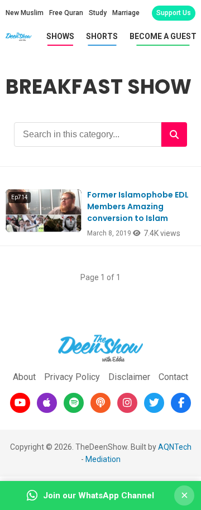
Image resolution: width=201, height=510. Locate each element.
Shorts (102, 36)
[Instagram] (127, 403)
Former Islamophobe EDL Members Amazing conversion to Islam (138, 206)
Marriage (126, 13)
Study (98, 13)
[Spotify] (74, 403)
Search (174, 134)
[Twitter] (154, 403)
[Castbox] (100, 403)
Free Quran (66, 13)
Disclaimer (129, 377)
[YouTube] (20, 403)
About (24, 377)
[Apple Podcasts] (47, 403)
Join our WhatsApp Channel (98, 495)
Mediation (103, 459)
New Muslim (25, 13)
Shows (60, 36)
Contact (173, 377)
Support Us (173, 13)
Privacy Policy (72, 377)
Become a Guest (163, 36)
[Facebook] (181, 403)
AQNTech (175, 446)
